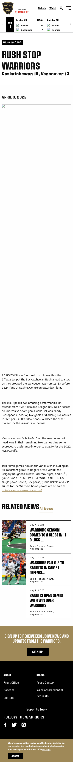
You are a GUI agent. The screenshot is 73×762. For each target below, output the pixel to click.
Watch (52, 8)
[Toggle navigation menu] (68, 8)
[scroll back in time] (3, 24)
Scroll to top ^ (36, 709)
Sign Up (37, 652)
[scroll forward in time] (70, 24)
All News (46, 508)
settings (46, 749)
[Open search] (61, 8)
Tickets (42, 8)
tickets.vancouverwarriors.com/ (22, 490)
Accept (15, 756)
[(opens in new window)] (5, 725)
